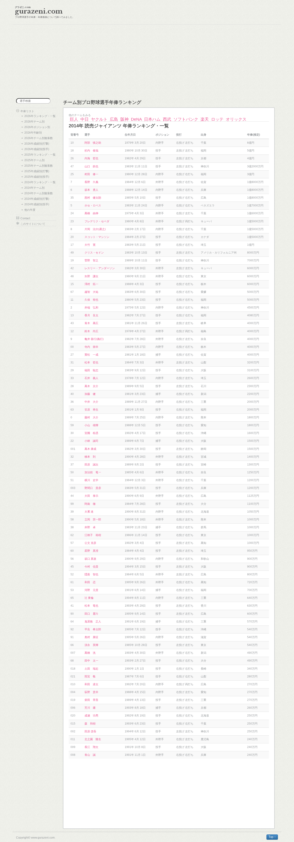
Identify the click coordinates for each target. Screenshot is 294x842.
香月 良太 (91, 315)
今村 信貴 (91, 566)
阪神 (124, 119)
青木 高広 (91, 323)
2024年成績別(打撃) (36, 198)
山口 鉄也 (91, 166)
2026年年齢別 (33, 132)
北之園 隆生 (93, 739)
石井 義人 (91, 378)
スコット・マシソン (97, 237)
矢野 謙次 (91, 276)
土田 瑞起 (91, 668)
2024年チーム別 (34, 187)
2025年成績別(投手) (36, 176)
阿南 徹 (90, 503)
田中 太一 (91, 660)
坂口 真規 (90, 558)
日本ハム (152, 119)
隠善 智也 (91, 574)
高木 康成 (90, 449)
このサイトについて (32, 223)
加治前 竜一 (93, 472)
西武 (167, 119)
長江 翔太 (91, 747)
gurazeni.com (39, 11)
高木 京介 (91, 386)
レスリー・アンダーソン (100, 268)
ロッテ (217, 119)
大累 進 (89, 511)
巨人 (74, 119)
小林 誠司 (91, 440)
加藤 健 (90, 394)
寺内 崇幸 (91, 346)
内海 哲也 (91, 158)
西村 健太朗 (93, 197)
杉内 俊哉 (91, 150)
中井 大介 (91, 401)
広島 (114, 119)
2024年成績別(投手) (36, 204)
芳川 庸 (90, 707)
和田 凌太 (91, 684)
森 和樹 (90, 723)
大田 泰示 (91, 495)
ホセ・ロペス (93, 205)
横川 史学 (91, 480)
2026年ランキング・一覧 (40, 116)
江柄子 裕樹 (93, 535)
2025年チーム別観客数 (38, 165)
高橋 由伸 (91, 213)
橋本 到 (90, 456)
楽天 (205, 119)
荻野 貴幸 (91, 692)
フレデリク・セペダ (97, 221)
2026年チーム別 (34, 121)
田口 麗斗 (91, 613)
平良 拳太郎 (93, 629)
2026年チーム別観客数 (38, 138)
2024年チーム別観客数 (38, 193)
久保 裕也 (91, 299)
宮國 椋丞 (91, 433)
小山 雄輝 (91, 425)
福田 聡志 (91, 370)
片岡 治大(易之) (95, 229)
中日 (84, 119)
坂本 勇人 (91, 189)
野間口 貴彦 (93, 488)
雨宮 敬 (90, 676)
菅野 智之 (91, 260)
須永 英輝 (91, 645)
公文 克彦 (90, 543)
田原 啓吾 (90, 731)
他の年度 (29, 209)
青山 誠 (90, 754)
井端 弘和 (91, 307)
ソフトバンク (185, 119)
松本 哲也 (91, 362)
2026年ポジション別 (37, 127)
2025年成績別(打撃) (36, 171)
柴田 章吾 (91, 700)
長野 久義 (91, 182)
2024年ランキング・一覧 (40, 182)
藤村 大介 (91, 417)
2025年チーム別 (34, 160)
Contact (25, 218)
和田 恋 (90, 582)
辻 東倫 (89, 597)
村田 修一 (91, 174)
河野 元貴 (91, 590)
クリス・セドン (94, 252)
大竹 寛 (90, 244)
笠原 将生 (91, 409)
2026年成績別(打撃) (36, 143)
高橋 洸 (90, 652)
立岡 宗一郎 (93, 519)
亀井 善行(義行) (94, 339)
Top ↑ (272, 837)
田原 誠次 (91, 464)
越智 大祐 (91, 292)
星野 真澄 (91, 550)
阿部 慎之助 (93, 142)
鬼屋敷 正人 (93, 621)
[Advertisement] (147, 61)
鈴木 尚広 (91, 331)
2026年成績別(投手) (36, 149)
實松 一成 (91, 354)
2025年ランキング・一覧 (40, 154)
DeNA (136, 119)
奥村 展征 (91, 637)
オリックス (236, 119)
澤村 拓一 (91, 284)
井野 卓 (90, 527)
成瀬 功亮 (91, 715)
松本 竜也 (91, 605)
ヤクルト (99, 119)
